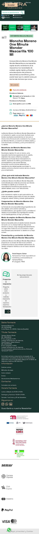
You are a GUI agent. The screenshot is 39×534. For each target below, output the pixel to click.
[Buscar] (23, 13)
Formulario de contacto (8, 385)
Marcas (28, 2)
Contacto (16, 2)
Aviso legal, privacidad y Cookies (19, 531)
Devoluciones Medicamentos (10, 378)
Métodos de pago (7, 370)
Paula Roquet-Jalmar (19, 253)
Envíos (3, 376)
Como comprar (6, 373)
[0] (2, 17)
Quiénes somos (6, 367)
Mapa (23, 98)
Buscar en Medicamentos (17, 16)
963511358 (8, 2)
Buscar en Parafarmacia (5, 16)
